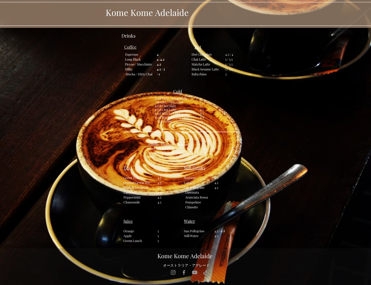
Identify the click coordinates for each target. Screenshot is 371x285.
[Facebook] (184, 272)
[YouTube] (194, 272)
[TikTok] (205, 272)
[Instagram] (173, 272)
